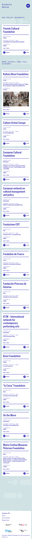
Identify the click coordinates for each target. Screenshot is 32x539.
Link (27, 52)
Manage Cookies (5, 520)
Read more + (6, 48)
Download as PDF (6, 513)
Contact (4, 515)
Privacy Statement (6, 518)
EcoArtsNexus (7, 5)
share (7, 52)
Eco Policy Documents (13, 18)
